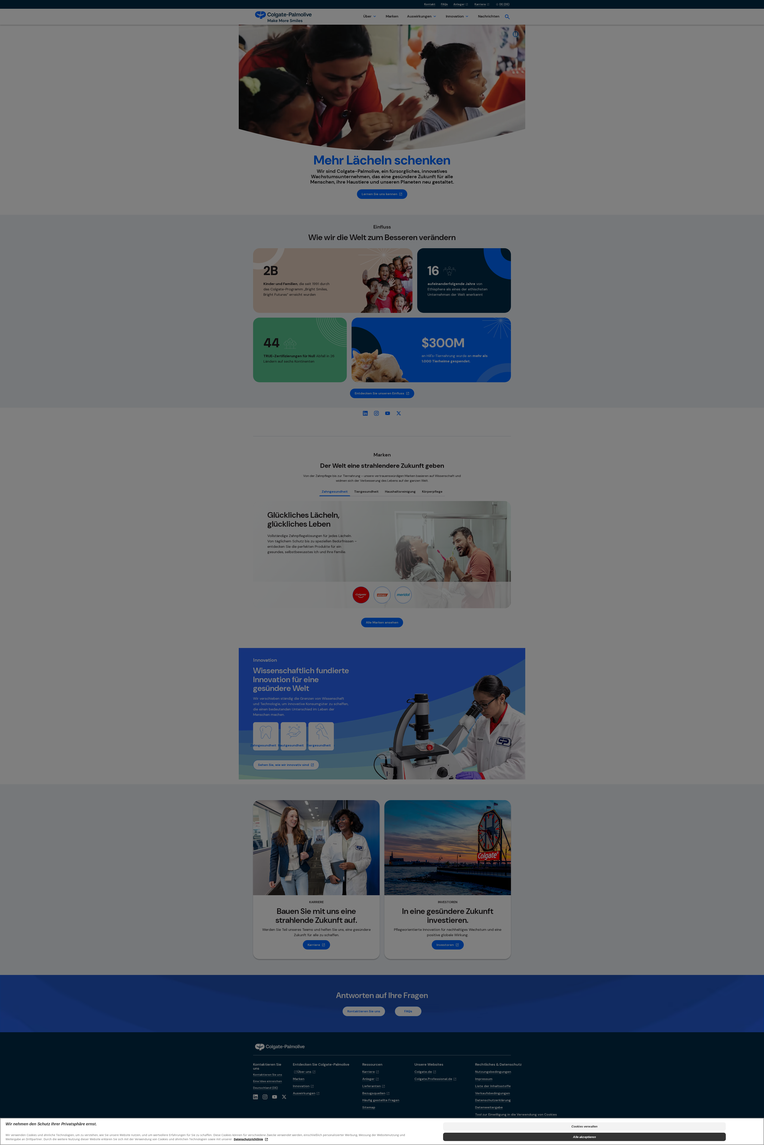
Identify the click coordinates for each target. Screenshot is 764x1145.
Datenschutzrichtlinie (248, 1139)
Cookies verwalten (584, 1126)
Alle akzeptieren (584, 1136)
